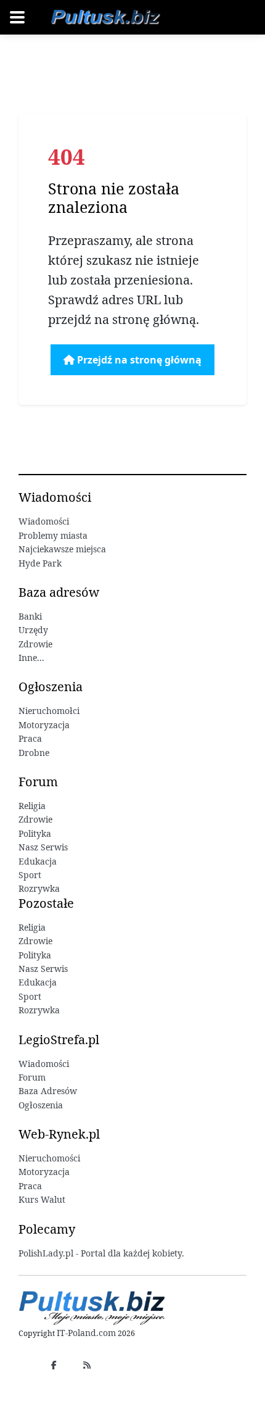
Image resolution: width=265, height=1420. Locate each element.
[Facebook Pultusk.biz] (53, 1365)
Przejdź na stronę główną (138, 360)
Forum (32, 1077)
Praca (30, 738)
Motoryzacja (44, 725)
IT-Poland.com (86, 1333)
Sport (29, 875)
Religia (32, 806)
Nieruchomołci (49, 710)
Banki (30, 616)
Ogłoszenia (40, 1105)
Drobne (33, 752)
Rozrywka (39, 888)
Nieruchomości (49, 1158)
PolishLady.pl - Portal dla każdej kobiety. (101, 1253)
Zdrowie (35, 644)
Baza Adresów (47, 1091)
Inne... (31, 657)
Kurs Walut (41, 1199)
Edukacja (37, 861)
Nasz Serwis (43, 847)
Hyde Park (40, 563)
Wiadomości (43, 521)
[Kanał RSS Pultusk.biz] (86, 1365)
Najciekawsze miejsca (62, 549)
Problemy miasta (53, 535)
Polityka (34, 833)
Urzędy (33, 630)
